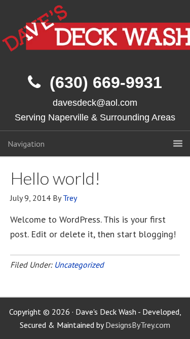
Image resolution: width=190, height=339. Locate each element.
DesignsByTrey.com (137, 325)
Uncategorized (79, 265)
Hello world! (55, 177)
